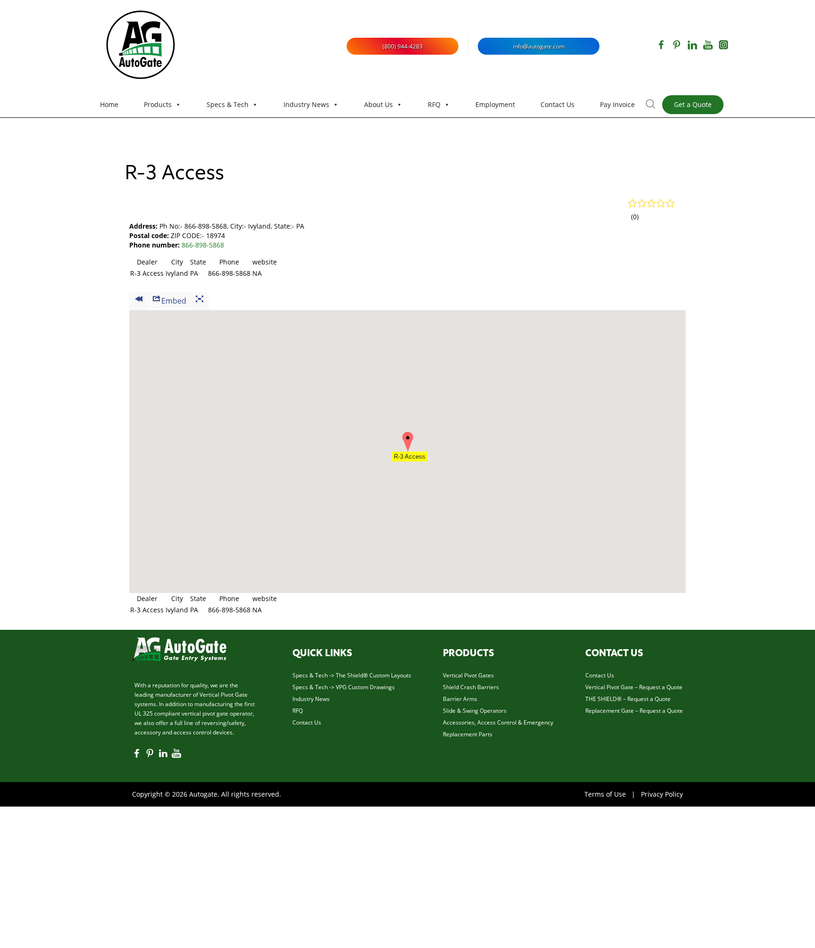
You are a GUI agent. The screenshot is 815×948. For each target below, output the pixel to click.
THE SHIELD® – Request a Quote (628, 698)
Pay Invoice (617, 104)
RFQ (434, 104)
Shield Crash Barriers (471, 687)
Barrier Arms (460, 698)
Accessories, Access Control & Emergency (498, 722)
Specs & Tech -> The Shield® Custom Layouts (351, 675)
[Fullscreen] (199, 301)
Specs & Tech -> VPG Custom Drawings (343, 687)
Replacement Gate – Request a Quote (634, 710)
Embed (173, 300)
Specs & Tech (228, 104)
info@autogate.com (539, 46)
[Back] (138, 301)
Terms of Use (605, 794)
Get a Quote (693, 104)
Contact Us (557, 104)
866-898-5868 (203, 244)
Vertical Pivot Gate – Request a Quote (633, 687)
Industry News (306, 104)
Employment (495, 104)
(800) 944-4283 (403, 46)
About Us (378, 104)
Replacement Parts (467, 734)
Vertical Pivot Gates (468, 675)
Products (158, 104)
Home (109, 104)
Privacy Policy (662, 794)
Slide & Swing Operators (475, 710)
